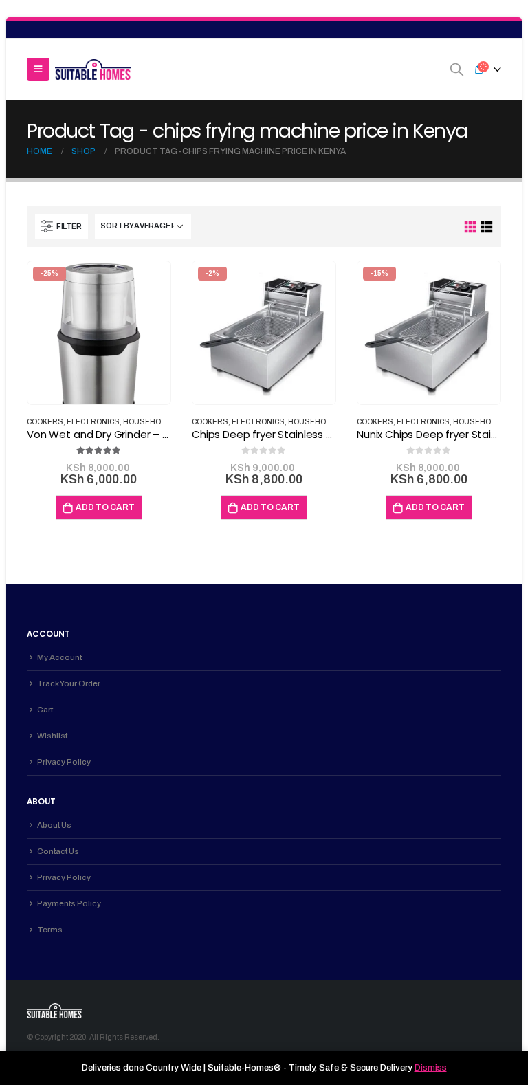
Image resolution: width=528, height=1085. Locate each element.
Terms (50, 929)
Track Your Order (68, 683)
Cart (45, 709)
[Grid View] (470, 227)
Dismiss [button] (431, 1068)
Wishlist (52, 736)
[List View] (486, 227)
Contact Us (58, 851)
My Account (59, 657)
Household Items (159, 422)
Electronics (93, 422)
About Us (54, 825)
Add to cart (105, 507)
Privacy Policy (64, 762)
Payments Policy (69, 903)
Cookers (45, 422)
